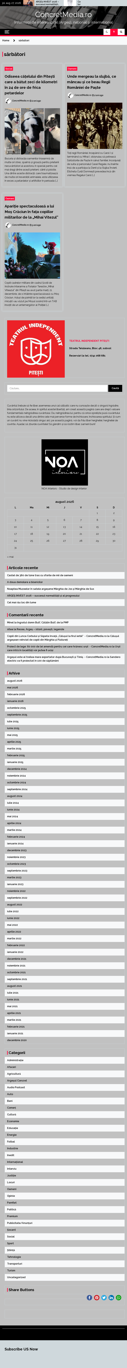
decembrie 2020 (17, 1040)
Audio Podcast (16, 1087)
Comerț (11, 1107)
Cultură (11, 1114)
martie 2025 (14, 748)
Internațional (15, 1162)
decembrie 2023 (16, 850)
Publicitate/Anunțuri (19, 1223)
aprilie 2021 (14, 1013)
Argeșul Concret (17, 1080)
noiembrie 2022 (16, 891)
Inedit (10, 1155)
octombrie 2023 (16, 863)
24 (15, 540)
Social (8, 68)
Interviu (11, 1168)
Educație (12, 1128)
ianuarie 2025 (15, 762)
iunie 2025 (13, 728)
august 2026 (14, 680)
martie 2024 (14, 830)
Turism (11, 1270)
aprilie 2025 (14, 741)
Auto (10, 1094)
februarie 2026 (16, 694)
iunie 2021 (13, 999)
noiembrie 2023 (16, 857)
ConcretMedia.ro (63, 14)
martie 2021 (14, 1019)
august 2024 (14, 796)
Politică (11, 1209)
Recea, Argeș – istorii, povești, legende (40, 629)
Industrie (12, 1148)
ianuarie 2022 (15, 952)
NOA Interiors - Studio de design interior (64, 488)
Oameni (72, 68)
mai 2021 (12, 1006)
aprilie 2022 (14, 931)
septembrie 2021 (17, 979)
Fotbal (11, 1141)
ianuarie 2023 (15, 884)
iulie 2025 (12, 721)
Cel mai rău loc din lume (67, 3)
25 (31, 540)
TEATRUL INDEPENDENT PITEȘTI (89, 340)
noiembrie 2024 (16, 775)
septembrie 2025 (17, 714)
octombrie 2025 (16, 707)
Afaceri (11, 1067)
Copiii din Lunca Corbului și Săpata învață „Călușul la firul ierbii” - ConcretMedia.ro (57, 636)
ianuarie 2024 (15, 843)
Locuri (11, 1182)
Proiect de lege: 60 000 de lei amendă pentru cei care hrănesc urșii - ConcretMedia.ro (59, 646)
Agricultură (14, 1073)
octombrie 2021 (16, 972)
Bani (10, 1100)
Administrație (15, 1060)
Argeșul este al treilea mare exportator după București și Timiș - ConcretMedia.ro (56, 657)
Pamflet (12, 1202)
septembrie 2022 (17, 897)
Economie (13, 1121)
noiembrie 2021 (16, 965)
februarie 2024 (16, 836)
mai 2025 (12, 735)
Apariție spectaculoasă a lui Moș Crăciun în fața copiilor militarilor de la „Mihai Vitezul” (31, 211)
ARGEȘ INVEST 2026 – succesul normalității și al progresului (27, 3)
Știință (11, 1250)
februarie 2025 (16, 755)
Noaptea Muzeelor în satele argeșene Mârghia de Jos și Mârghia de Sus (51, 588)
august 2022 (14, 904)
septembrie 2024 (17, 789)
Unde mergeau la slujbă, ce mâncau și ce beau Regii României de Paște (91, 82)
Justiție (11, 1175)
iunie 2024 (13, 809)
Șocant (11, 1229)
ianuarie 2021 (15, 1033)
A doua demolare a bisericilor (25, 582)
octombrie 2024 (16, 782)
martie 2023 (14, 877)
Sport (10, 1243)
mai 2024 (12, 816)
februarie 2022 (16, 945)
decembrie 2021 (16, 958)
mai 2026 (12, 687)
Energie (12, 1134)
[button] (106, 32)
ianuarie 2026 (15, 701)
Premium (12, 1216)
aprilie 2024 (14, 823)
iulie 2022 (13, 911)
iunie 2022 (13, 918)
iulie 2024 (13, 802)
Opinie (11, 1195)
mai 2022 (12, 924)
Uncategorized (16, 1277)
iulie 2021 (12, 992)
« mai (10, 556)
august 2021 (14, 985)
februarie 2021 (16, 1026)
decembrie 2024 (17, 768)
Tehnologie (14, 1256)
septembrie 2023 (17, 870)
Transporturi (14, 1263)
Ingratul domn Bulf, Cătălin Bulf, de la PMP (43, 622)
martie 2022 (14, 938)
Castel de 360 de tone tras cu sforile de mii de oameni (40, 575)
